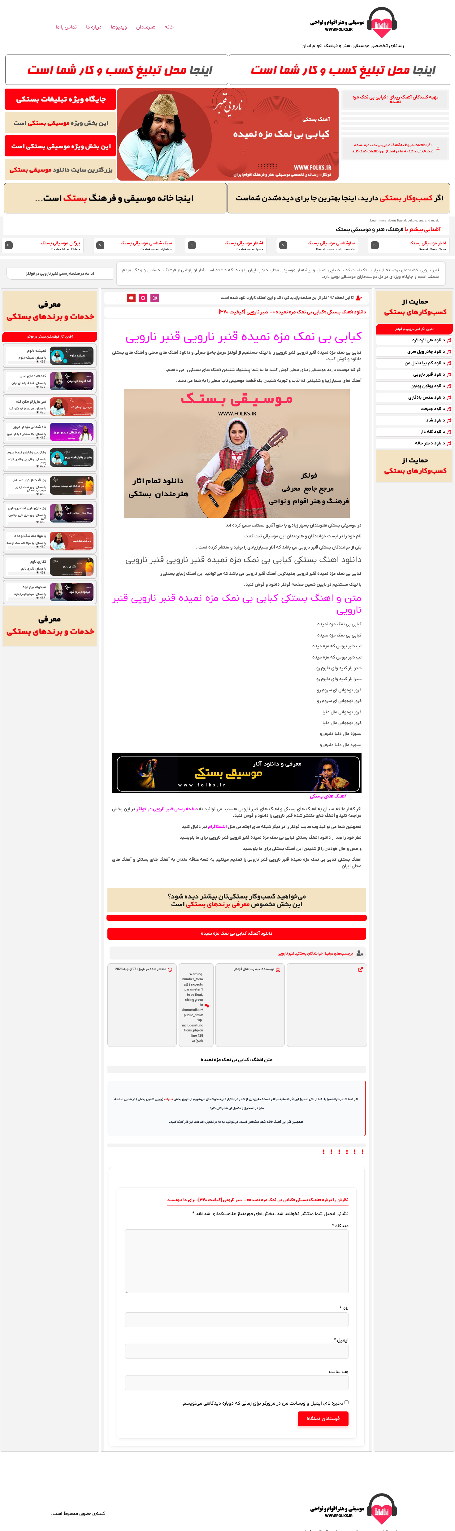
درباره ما (94, 27)
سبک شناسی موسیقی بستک (146, 243)
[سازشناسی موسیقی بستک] (283, 245)
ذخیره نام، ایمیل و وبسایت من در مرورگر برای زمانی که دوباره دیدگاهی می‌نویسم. (262, 1403)
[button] (395, 99)
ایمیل (341, 1340)
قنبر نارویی (286, 953)
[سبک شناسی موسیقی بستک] (100, 245)
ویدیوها (119, 27)
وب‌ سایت (339, 1371)
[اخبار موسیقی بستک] (375, 245)
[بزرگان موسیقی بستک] (9, 245)
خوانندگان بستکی (309, 953)
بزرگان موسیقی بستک (60, 243)
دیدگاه (340, 1225)
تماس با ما (66, 27)
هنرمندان (145, 27)
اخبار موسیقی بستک (428, 243)
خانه (169, 27)
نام (344, 1308)
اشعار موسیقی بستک (244, 243)
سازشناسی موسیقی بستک (331, 243)
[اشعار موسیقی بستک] (192, 245)
